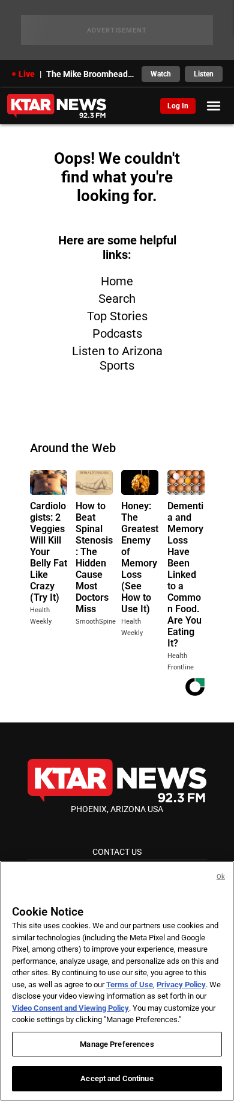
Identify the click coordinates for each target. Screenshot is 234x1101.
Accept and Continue (116, 1078)
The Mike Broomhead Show (90, 74)
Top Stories (117, 316)
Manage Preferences (117, 1044)
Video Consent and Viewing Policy (70, 1008)
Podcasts (117, 333)
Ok (221, 877)
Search (117, 298)
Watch (161, 74)
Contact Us (117, 852)
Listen (204, 74)
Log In (177, 106)
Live (27, 74)
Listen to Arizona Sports (117, 358)
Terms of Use (129, 984)
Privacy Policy (181, 984)
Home (117, 281)
